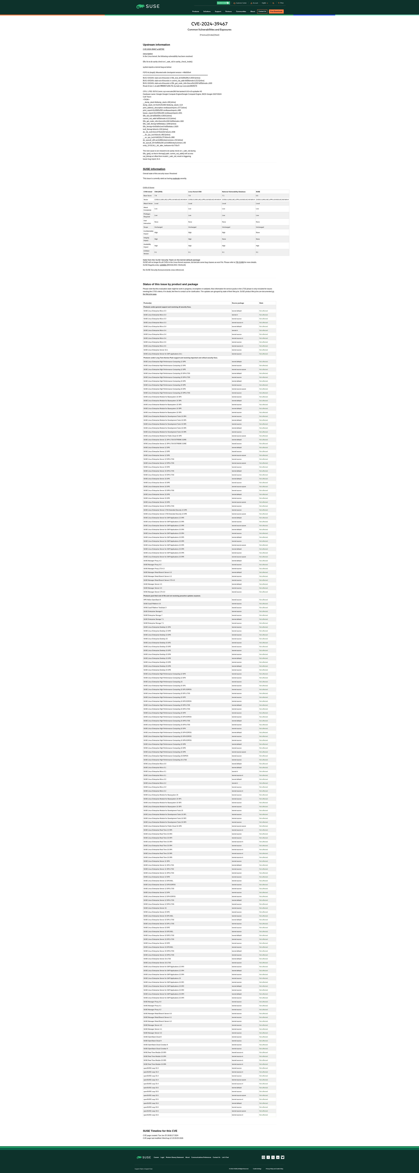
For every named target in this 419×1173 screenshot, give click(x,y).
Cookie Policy (279, 1169)
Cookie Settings (257, 1169)
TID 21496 (240, 262)
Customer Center (241, 3)
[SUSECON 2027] (223, 2)
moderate (176, 178)
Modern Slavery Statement (175, 1157)
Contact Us (262, 11)
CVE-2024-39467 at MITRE (153, 49)
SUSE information (154, 168)
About (187, 1157)
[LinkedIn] (277, 1157)
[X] (273, 1157)
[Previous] (204, 35)
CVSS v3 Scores (148, 187)
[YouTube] (263, 1157)
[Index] (211, 35)
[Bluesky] (282, 1157)
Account (255, 3)
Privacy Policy (269, 1169)
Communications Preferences (201, 1157)
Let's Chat (225, 1157)
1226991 (163, 265)
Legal (162, 1157)
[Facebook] (268, 1157)
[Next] (216, 35)
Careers (156, 1157)
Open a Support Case (146, 1169)
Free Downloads (276, 11)
